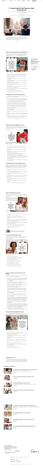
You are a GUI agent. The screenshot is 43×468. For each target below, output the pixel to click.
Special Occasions (23, 6)
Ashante (17, 286)
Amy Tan (24, 293)
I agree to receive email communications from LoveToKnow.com (34, 69)
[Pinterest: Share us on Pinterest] (21, 16)
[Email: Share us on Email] (23, 16)
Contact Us (28, 457)
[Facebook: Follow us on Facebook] (31, 451)
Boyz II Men (20, 284)
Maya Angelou (12, 292)
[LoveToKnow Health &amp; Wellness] (12, 461)
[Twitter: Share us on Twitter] (20, 16)
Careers (25, 457)
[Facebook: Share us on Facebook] (18, 16)
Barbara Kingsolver (9, 302)
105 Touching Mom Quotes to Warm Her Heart (17, 231)
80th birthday (8, 166)
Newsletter (17, 457)
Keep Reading (15, 378)
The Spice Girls (11, 280)
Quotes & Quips (19, 6)
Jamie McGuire (24, 300)
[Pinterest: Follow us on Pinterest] (36, 451)
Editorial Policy (21, 457)
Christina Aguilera (20, 282)
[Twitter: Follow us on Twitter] (34, 451)
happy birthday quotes (21, 127)
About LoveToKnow (12, 457)
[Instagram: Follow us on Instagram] (38, 451)
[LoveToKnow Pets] (18, 461)
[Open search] (38, 0)
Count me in (35, 67)
